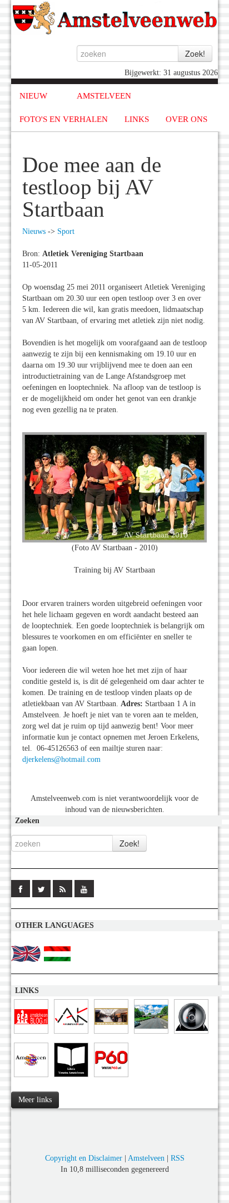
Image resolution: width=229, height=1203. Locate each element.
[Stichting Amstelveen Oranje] (31, 1077)
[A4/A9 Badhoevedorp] (191, 1034)
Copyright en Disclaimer (83, 1158)
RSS (178, 1158)
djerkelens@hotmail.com (61, 759)
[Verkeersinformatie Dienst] (151, 1034)
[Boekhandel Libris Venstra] (71, 1077)
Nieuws (34, 231)
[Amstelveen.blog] (31, 1034)
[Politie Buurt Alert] (111, 1034)
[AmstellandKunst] (71, 1034)
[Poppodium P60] (111, 1077)
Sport (65, 231)
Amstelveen (146, 1158)
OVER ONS (186, 119)
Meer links (35, 1100)
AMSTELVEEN (104, 95)
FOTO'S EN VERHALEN (63, 119)
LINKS (137, 119)
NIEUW (33, 95)
